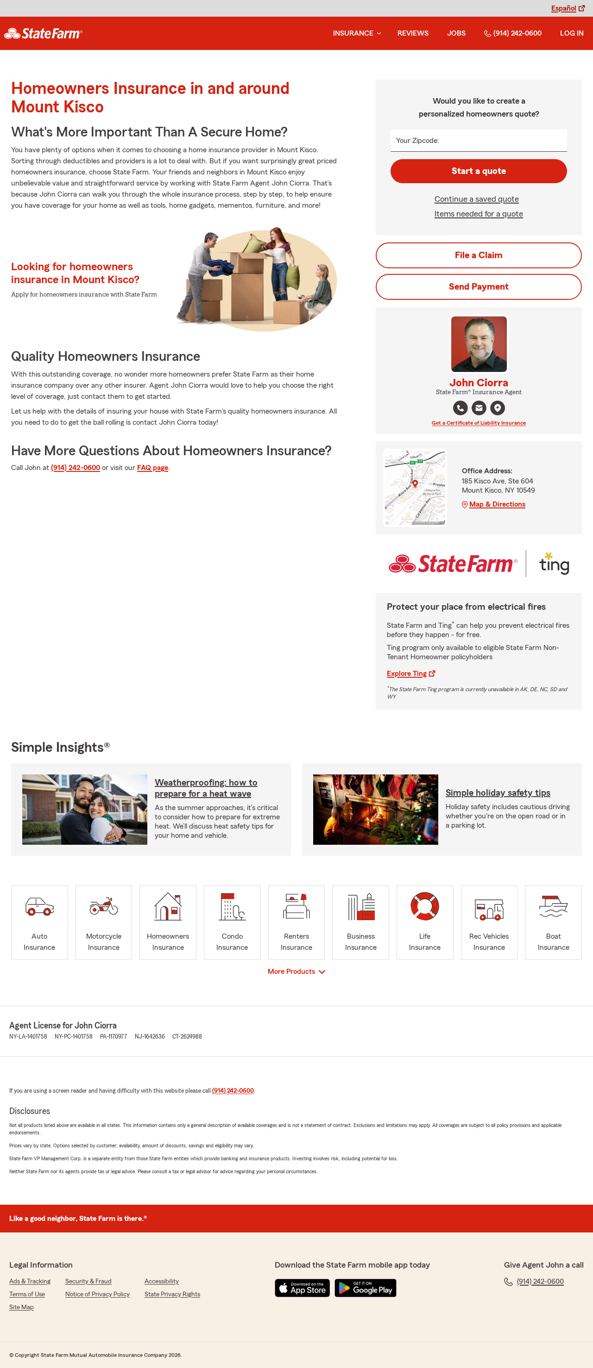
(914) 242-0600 (517, 33)
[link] (43, 33)
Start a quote (479, 171)
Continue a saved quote (477, 199)
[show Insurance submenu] (377, 33)
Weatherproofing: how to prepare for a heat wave (206, 788)
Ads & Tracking (29, 1281)
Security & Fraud (88, 1281)
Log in (572, 33)
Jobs (456, 33)
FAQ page (152, 467)
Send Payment (479, 286)
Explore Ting (407, 673)
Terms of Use (27, 1294)
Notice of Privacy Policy (97, 1294)
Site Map (21, 1307)
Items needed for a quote (479, 214)
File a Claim (479, 255)
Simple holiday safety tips (498, 793)
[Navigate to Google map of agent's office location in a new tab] (497, 408)
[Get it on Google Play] (365, 1288)
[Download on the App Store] (302, 1288)
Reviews (413, 33)
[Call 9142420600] (460, 408)
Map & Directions (497, 504)
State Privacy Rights (172, 1294)
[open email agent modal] (479, 409)
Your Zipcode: (417, 140)
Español (563, 8)
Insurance (353, 33)
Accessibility (162, 1281)
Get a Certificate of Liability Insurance (479, 423)
